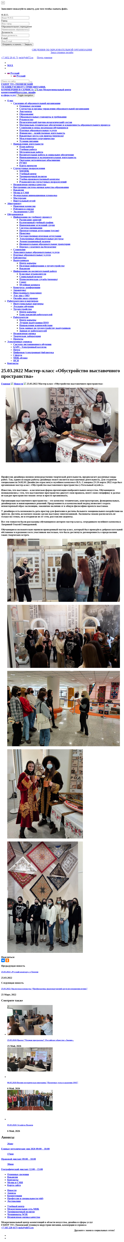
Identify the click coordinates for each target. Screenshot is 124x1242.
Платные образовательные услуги (38, 130)
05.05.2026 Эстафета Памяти (20, 1125)
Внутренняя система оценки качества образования (41, 187)
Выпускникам (21, 260)
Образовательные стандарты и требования (43, 117)
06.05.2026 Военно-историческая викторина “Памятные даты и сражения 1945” (42, 1082)
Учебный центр (27, 173)
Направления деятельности (28, 144)
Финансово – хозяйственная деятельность (42, 133)
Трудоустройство (22, 309)
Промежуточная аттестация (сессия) (39, 230)
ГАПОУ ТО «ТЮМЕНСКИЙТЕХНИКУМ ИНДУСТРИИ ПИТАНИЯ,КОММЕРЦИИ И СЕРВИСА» (23, 87)
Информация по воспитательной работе (35, 271)
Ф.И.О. (5, 15)
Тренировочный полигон (33, 176)
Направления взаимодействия (35, 325)
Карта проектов (28, 165)
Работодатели (20, 317)
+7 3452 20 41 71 (9, 57)
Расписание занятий (30, 219)
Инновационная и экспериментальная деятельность (47, 157)
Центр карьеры (27, 263)
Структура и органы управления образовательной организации (54, 108)
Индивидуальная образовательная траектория (44, 244)
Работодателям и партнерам (22, 301)
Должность (7, 32)
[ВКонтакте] (3, 960)
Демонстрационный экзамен (34, 241)
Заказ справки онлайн (62, 52)
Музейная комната (29, 284)
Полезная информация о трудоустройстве (42, 265)
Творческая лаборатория (27, 336)
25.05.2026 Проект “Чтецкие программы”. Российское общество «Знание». (40, 1040)
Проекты (18, 339)
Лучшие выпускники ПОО (34, 322)
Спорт (22, 282)
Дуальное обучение (23, 306)
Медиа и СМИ (21, 192)
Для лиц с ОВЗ (21, 295)
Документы (25, 111)
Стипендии (19, 249)
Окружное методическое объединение (39, 160)
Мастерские (19, 198)
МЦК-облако (20, 358)
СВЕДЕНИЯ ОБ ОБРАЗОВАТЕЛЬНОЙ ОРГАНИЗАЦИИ (62, 49)
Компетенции (14, 1195)
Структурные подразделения (29, 168)
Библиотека (19, 257)
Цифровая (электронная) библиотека (33, 352)
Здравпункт (19, 290)
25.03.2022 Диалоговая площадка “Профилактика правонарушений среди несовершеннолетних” (44, 989)
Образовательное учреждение (16, 26)
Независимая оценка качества (29, 184)
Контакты (12, 363)
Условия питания (28, 141)
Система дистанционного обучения (32, 344)
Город (4, 20)
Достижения (14, 1201)
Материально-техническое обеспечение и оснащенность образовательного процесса (64, 125)
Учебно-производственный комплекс (39, 179)
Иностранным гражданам (27, 293)
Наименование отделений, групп (37, 225)
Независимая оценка (24, 333)
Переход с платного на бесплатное (37, 247)
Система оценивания (30, 228)
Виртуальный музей (24, 201)
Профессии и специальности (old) (25, 1198)
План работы (26, 146)
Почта (16, 349)
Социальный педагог (30, 276)
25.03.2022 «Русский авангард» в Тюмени (19, 972)
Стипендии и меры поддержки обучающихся (43, 127)
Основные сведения (30, 106)
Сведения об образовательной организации (36, 103)
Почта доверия (44, 57)
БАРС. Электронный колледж (30, 347)
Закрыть (28, 44)
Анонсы (11, 1193)
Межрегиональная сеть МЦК (23, 1209)
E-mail (4, 38)
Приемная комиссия (24, 206)
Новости (11, 1190)
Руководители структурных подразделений (43, 182)
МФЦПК (24, 171)
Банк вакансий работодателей (35, 314)
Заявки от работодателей (33, 330)
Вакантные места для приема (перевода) (41, 136)
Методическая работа (31, 152)
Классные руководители (32, 274)
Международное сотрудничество (37, 138)
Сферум (17, 355)
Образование (26, 114)
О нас (10, 100)
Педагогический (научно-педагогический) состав (45, 122)
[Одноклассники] (7, 960)
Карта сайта (14, 1185)
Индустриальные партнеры (28, 303)
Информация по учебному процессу (32, 217)
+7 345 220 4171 (9, 1227)
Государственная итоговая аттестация (40, 236)
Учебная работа (28, 149)
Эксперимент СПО (23, 211)
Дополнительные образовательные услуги (36, 252)
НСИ (16, 360)
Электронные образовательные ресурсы (41, 238)
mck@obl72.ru (26, 57)
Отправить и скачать (11, 44)
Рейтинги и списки (23, 209)
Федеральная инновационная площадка (35, 195)
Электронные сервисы (19, 341)
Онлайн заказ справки (25, 298)
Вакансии (18, 190)
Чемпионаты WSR (17, 1214)
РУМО (23, 163)
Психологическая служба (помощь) (38, 279)
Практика (24, 233)
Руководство (26, 119)
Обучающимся (15, 214)
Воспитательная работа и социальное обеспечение (46, 154)
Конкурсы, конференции (26, 287)
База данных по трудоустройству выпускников (45, 328)
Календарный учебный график (36, 222)
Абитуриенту (14, 203)
